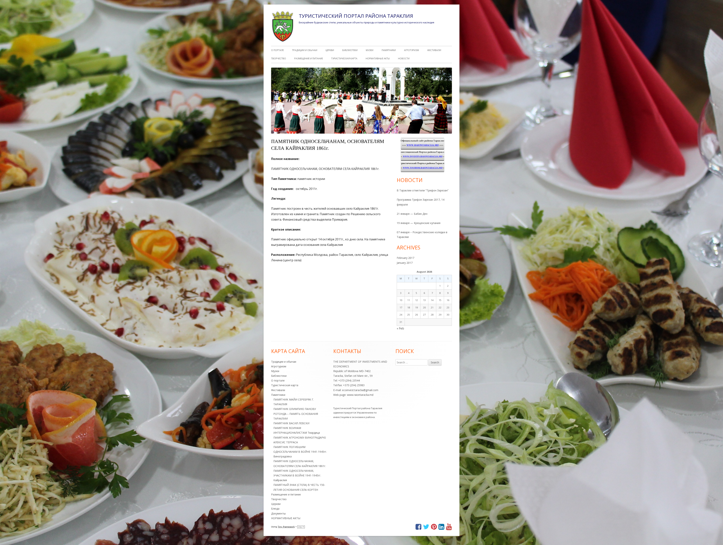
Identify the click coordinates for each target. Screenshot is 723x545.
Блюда (275, 508)
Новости (404, 58)
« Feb (400, 328)
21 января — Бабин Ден (412, 214)
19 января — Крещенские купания (418, 223)
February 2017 (405, 258)
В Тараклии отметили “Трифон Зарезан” (422, 190)
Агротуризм (411, 50)
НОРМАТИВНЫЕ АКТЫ (378, 58)
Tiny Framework (286, 527)
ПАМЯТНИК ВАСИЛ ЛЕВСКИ (291, 423)
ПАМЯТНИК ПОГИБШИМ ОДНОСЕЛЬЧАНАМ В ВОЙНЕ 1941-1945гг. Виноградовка (300, 451)
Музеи (369, 50)
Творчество (278, 58)
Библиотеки (350, 50)
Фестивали (434, 50)
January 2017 (405, 262)
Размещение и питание (308, 58)
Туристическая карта (344, 58)
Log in (301, 527)
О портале (277, 50)
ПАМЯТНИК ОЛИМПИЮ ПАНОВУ (294, 409)
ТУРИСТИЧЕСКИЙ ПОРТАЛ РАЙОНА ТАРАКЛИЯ (356, 15)
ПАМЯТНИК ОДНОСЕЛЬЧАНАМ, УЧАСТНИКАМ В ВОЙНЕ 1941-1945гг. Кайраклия (297, 475)
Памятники (389, 50)
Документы (278, 513)
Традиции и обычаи (304, 50)
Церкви (330, 50)
